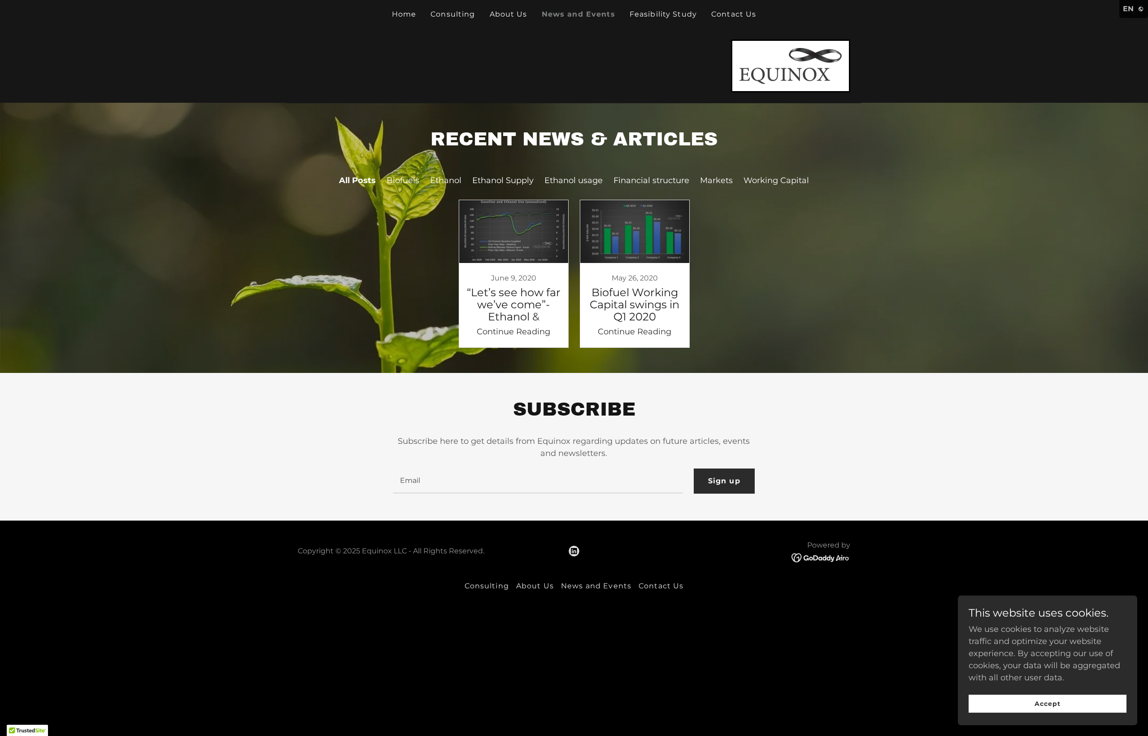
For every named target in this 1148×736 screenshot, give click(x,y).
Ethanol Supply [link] (503, 180)
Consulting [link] (452, 14)
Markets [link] (716, 180)
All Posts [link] (357, 180)
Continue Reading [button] (513, 332)
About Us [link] (508, 14)
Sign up (724, 481)
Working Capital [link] (776, 180)
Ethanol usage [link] (573, 180)
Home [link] (404, 14)
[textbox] (538, 481)
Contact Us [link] (733, 14)
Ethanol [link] (445, 180)
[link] (790, 65)
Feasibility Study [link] (663, 14)
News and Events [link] (578, 14)
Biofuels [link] (403, 180)
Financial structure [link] (651, 180)
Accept (1048, 704)
